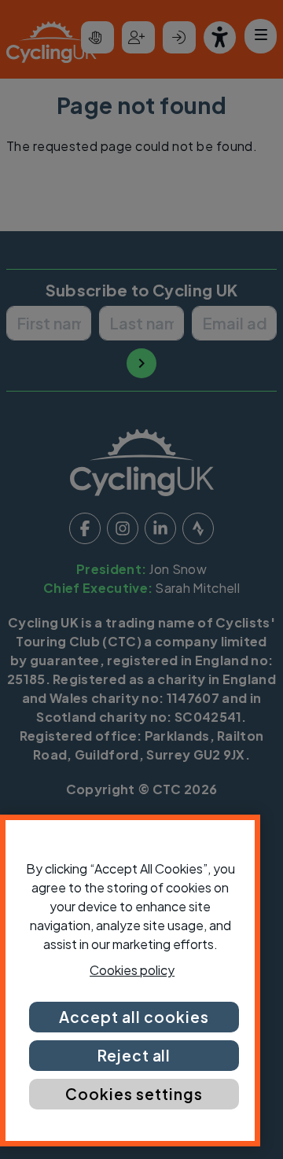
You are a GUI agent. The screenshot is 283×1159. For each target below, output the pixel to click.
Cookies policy (132, 970)
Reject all (134, 1055)
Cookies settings (133, 1093)
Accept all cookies (133, 1016)
